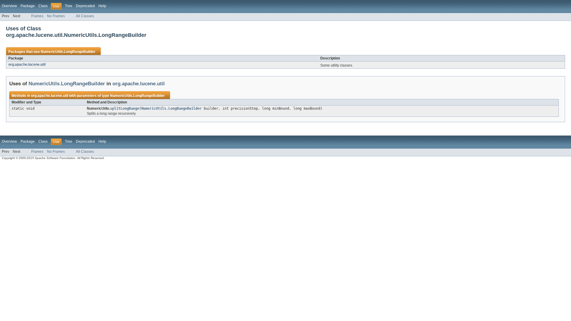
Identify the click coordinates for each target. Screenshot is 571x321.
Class (43, 6)
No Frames (56, 16)
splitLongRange (124, 108)
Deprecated (85, 6)
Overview (9, 6)
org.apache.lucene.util (27, 64)
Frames (37, 16)
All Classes (85, 16)
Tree (68, 6)
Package (28, 6)
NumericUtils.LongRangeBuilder (68, 52)
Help (102, 6)
